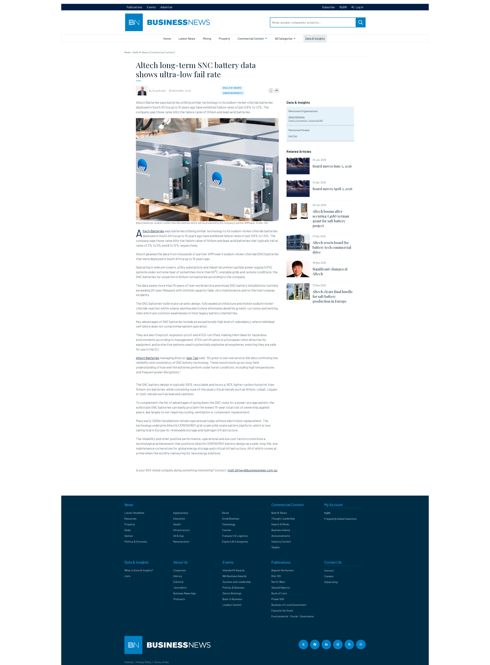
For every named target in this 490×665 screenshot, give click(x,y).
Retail (225, 512)
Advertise (166, 7)
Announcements (233, 93)
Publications (134, 7)
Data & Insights (315, 38)
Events (151, 7)
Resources (130, 518)
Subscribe (328, 7)
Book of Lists (279, 593)
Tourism (226, 530)
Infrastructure (181, 530)
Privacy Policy (143, 662)
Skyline (275, 547)
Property (224, 38)
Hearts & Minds (280, 524)
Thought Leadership (283, 518)
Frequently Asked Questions (340, 518)
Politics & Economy (135, 541)
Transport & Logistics (235, 535)
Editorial (178, 581)
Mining (207, 38)
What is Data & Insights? (138, 570)
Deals (127, 530)
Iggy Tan (192, 358)
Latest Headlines (134, 512)
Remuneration (181, 541)
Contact (329, 570)
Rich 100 (276, 576)
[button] (271, 91)
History (177, 576)
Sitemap (128, 662)
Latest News (187, 38)
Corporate (179, 570)
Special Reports (280, 587)
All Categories (283, 38)
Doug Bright (159, 90)
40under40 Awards (233, 570)
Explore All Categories (235, 541)
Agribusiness (180, 512)
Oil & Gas (178, 535)
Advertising (331, 582)
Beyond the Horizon (282, 570)
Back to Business (232, 599)
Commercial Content (251, 38)
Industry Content (281, 541)
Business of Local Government (288, 604)
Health (177, 524)
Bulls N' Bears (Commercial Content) (154, 52)
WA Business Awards (234, 576)
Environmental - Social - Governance (292, 616)
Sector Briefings (231, 593)
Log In (359, 7)
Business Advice (280, 530)
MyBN (343, 7)
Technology (228, 524)
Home (167, 38)
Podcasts (179, 599)
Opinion (128, 535)
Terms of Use (161, 662)
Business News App (184, 593)
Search (361, 22)
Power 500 (277, 599)
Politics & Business (233, 587)
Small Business (230, 518)
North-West (278, 581)
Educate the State (282, 610)
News (127, 52)
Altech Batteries (153, 231)
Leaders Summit (232, 604)
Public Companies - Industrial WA (305, 120)
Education (179, 518)
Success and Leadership (236, 581)
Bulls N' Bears (232, 88)
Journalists (180, 587)
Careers (328, 576)
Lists (127, 576)
